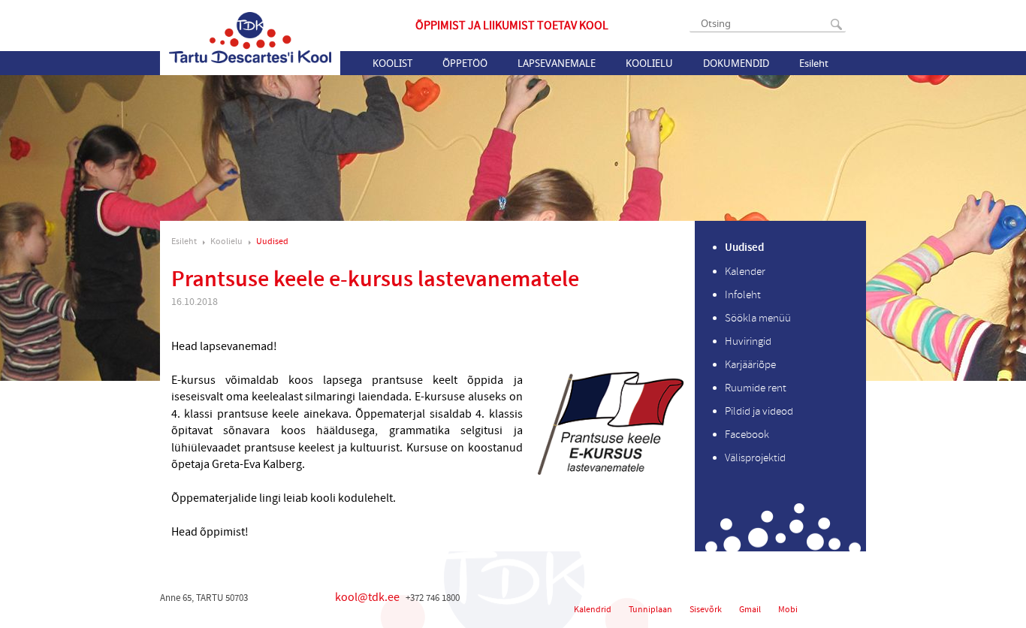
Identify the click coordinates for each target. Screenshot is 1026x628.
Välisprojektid (755, 458)
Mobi (788, 609)
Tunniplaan (650, 609)
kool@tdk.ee (367, 597)
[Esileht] (250, 37)
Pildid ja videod (759, 411)
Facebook (747, 434)
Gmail (750, 609)
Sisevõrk (706, 609)
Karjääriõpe (750, 365)
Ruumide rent (755, 388)
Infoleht (743, 295)
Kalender (745, 271)
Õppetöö (464, 63)
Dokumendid (736, 63)
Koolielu (649, 63)
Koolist (392, 63)
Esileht (813, 63)
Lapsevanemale (557, 63)
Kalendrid (592, 609)
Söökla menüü (758, 318)
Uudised (272, 241)
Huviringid (748, 341)
